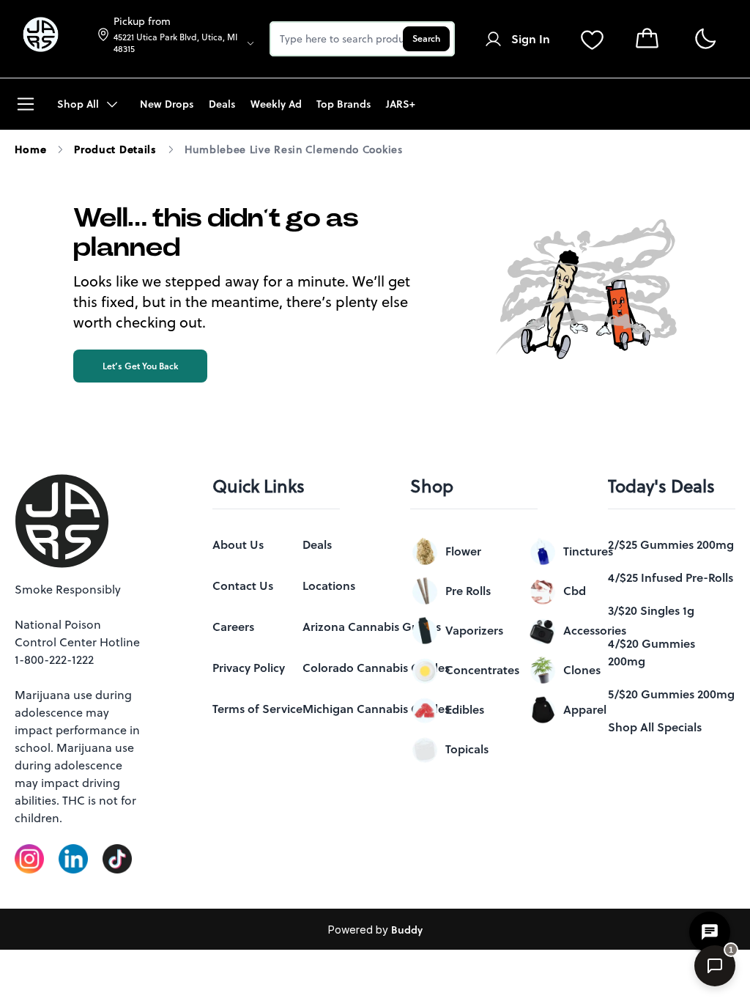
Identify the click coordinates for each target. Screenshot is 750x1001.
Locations (328, 585)
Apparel (584, 709)
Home (30, 149)
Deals (317, 544)
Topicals (467, 749)
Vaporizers (474, 630)
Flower (463, 551)
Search (426, 38)
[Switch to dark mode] (705, 39)
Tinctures (588, 551)
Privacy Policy (248, 668)
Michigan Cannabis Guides (376, 709)
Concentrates (482, 670)
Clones (582, 670)
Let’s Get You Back (140, 366)
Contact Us (242, 585)
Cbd (574, 591)
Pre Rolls (468, 591)
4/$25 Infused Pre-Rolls (670, 577)
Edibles (464, 709)
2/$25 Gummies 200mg (671, 544)
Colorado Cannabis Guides (376, 668)
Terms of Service (257, 709)
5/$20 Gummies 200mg (671, 694)
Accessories (594, 630)
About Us (238, 544)
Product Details (115, 149)
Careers (233, 626)
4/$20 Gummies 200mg (651, 652)
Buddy (407, 930)
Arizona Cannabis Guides (371, 626)
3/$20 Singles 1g (651, 610)
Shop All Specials (655, 727)
